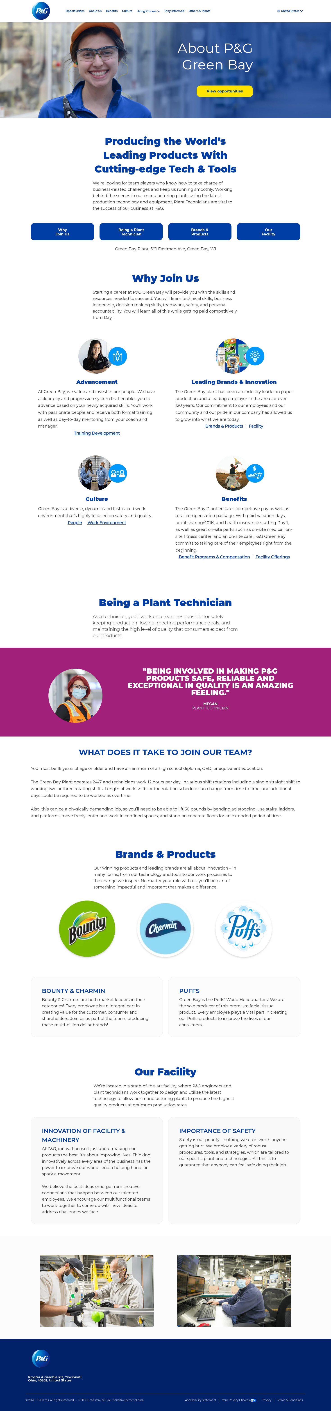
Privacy (266, 1400)
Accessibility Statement (200, 1400)
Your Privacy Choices (236, 1400)
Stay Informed (174, 11)
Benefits (112, 11)
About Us (95, 11)
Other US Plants (199, 11)
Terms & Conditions (290, 1400)
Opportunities (75, 11)
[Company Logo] (44, 11)
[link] (62, 230)
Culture (127, 11)
